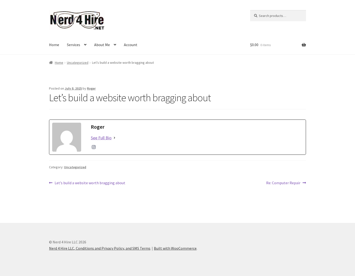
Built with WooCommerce (175, 248)
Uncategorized (77, 62)
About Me (102, 44)
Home (54, 44)
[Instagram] (94, 147)
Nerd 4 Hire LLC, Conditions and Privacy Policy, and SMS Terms (99, 248)
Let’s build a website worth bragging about (89, 183)
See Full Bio (101, 138)
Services (73, 44)
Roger (91, 88)
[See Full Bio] (114, 137)
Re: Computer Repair (283, 183)
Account (130, 44)
